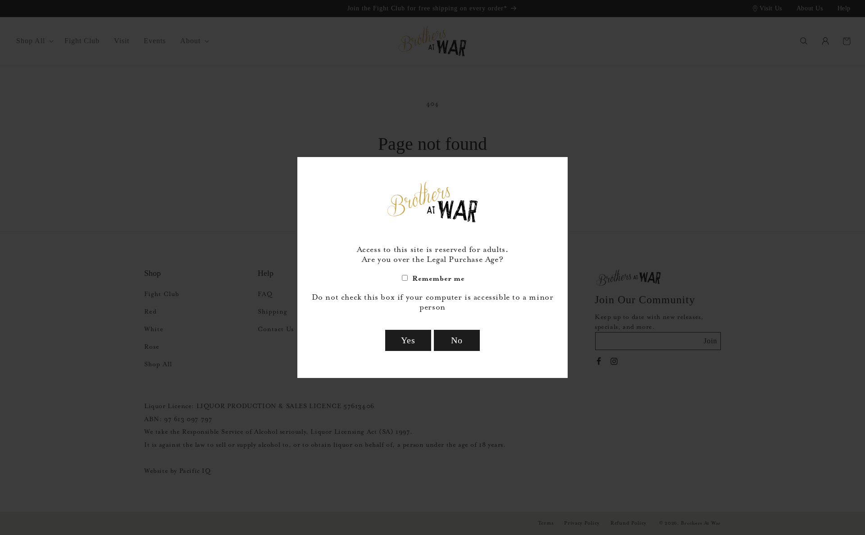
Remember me (438, 278)
